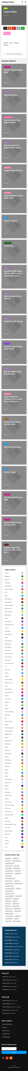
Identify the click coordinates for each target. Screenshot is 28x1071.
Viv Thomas (7, 343)
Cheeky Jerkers (12, 949)
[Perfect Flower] (14, 477)
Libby (18, 888)
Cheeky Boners (12, 937)
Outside (15, 903)
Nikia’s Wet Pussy (11, 95)
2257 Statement (6, 1037)
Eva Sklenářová (10, 878)
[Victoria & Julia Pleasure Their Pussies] (14, 352)
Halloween (9, 883)
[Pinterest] (7, 1058)
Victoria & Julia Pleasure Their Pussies (13, 347)
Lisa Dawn (9, 891)
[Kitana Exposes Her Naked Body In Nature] (14, 151)
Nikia (11, 43)
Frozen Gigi (8, 246)
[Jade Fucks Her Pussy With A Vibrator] (14, 125)
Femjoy (6, 217)
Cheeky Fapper (12, 943)
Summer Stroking (10, 221)
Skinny (18, 911)
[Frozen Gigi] (14, 251)
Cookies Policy (6, 1034)
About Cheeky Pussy (7, 1024)
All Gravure (7, 67)
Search (14, 1052)
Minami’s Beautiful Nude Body (13, 71)
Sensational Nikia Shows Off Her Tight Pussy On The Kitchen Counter (13, 273)
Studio (17, 916)
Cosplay (18, 873)
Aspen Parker (17, 861)
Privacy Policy (5, 1030)
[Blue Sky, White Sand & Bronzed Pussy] (14, 377)
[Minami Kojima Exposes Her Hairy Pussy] (14, 528)
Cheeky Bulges (11, 940)
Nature (16, 898)
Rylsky (5, 8)
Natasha (8, 898)
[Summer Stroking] (14, 226)
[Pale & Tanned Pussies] (14, 452)
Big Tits (8, 868)
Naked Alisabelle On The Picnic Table (13, 197)
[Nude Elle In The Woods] (14, 327)
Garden (17, 881)
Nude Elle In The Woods (13, 321)
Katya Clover (9, 886)
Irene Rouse (18, 883)
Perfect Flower (10, 472)
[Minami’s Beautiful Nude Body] (14, 75)
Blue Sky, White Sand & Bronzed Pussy (13, 373)
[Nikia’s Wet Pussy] (14, 100)
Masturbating (9, 896)
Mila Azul (19, 896)
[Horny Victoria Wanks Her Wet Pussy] (14, 427)
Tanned (8, 918)
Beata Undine (9, 863)
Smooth (6, 45)
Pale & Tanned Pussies (12, 447)
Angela (15, 858)
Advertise (4, 1027)
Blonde (17, 868)
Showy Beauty (7, 167)
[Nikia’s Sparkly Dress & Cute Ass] (14, 301)
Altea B (8, 858)
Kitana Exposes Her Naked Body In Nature (12, 146)
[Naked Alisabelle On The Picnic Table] (14, 201)
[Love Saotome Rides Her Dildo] (14, 503)
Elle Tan (8, 876)
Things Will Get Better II (13, 170)
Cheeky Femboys (14, 946)
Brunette (6, 43)
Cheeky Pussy (8, 2)
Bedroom (8, 866)
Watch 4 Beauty (8, 243)
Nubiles (6, 544)
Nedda (8, 901)
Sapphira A (9, 911)
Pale (7, 906)
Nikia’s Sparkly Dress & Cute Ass (13, 297)
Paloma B (15, 906)
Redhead (17, 908)
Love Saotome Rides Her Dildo (13, 498)
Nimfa (7, 903)
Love (7, 33)
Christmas (9, 873)
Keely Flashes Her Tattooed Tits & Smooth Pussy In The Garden (13, 399)
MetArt (6, 92)
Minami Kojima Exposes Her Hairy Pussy (13, 523)
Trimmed (16, 921)
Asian (8, 861)
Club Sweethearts (8, 117)
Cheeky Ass (11, 933)
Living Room (9, 893)
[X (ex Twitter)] (3, 1058)
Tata (16, 918)
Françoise (8, 881)
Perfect (8, 908)
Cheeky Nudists (12, 953)
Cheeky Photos (12, 956)
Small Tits (16, 43)
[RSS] (11, 1058)
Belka (16, 866)
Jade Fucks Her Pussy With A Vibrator (12, 121)
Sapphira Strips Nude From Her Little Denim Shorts (12, 549)
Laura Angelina (9, 888)
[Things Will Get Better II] (14, 176)
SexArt (6, 419)
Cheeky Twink (11, 962)
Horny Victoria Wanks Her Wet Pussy (12, 423)
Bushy (17, 871)
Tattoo (8, 921)
